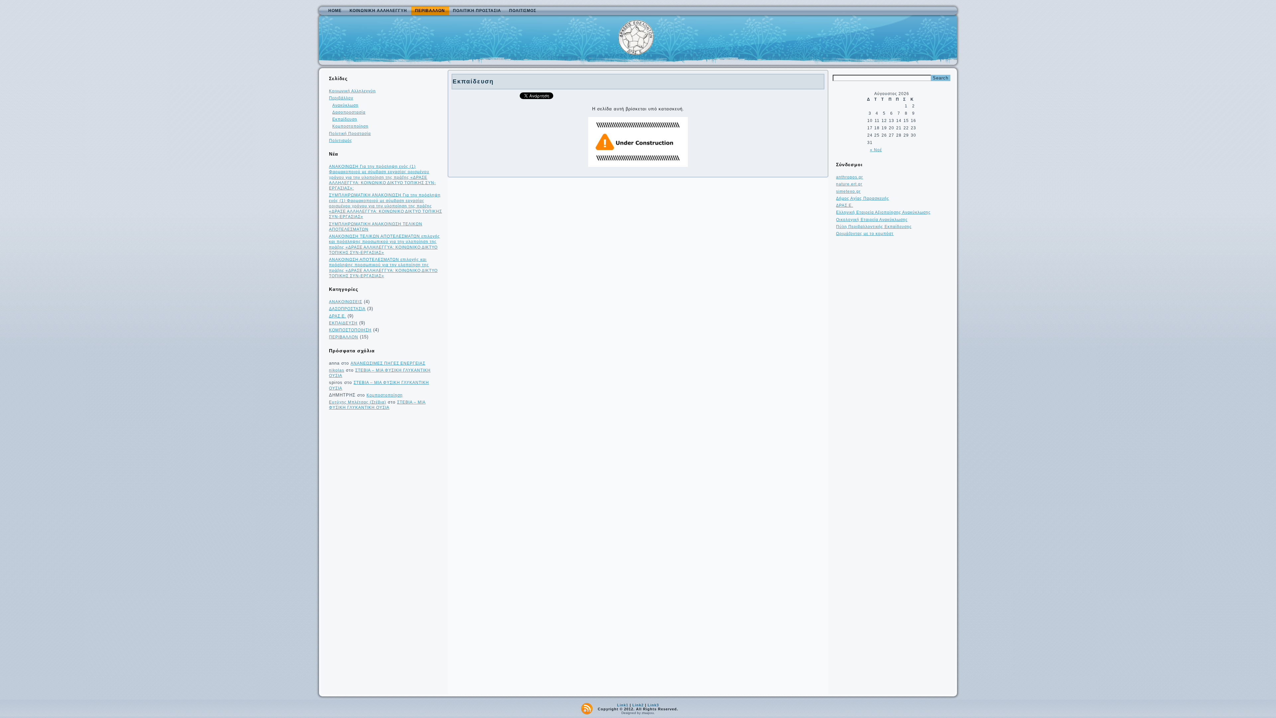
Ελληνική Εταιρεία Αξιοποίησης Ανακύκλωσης (883, 212)
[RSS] (586, 708)
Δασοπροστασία (349, 112)
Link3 (653, 705)
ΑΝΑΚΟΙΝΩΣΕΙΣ (345, 301)
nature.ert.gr (849, 184)
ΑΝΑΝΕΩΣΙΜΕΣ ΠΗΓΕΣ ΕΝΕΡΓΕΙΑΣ (388, 363)
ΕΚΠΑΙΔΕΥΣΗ (343, 323)
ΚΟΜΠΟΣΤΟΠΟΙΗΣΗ (350, 330)
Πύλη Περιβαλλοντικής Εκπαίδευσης (874, 226)
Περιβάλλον (430, 10)
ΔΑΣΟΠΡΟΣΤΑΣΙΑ (347, 308)
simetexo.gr (848, 191)
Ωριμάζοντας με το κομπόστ (865, 233)
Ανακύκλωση (345, 105)
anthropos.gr (849, 177)
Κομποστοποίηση (350, 126)
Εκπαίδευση (344, 119)
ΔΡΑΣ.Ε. (337, 316)
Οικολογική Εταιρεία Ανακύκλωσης (872, 219)
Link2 (638, 705)
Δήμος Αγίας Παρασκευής (862, 198)
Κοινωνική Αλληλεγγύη (378, 10)
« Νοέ (876, 150)
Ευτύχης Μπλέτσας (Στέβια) (357, 402)
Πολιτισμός (522, 10)
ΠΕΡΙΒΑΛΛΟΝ (343, 337)
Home (335, 10)
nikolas (336, 370)
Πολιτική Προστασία (477, 10)
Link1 (622, 705)
